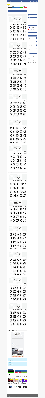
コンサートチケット (10, 369)
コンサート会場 (30, 45)
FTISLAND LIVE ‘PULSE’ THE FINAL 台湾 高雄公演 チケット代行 (32, 54)
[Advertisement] (32, 8)
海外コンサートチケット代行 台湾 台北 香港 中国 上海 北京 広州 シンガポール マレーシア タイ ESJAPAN (19, 396)
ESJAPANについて (21, 1)
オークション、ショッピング (31, 41)
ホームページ (25, 1)
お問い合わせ (36, 1)
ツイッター (30, 1)
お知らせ (29, 38)
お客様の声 (27, 1)
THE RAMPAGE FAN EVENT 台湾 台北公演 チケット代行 (32, 56)
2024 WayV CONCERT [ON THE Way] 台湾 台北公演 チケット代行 (32, 62)
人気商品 (29, 49)
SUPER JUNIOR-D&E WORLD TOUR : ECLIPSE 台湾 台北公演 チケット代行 (31, 60)
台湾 (12, 369)
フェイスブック (33, 1)
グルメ (29, 42)
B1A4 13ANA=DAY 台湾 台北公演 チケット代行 (32, 58)
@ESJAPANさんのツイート (30, 15)
